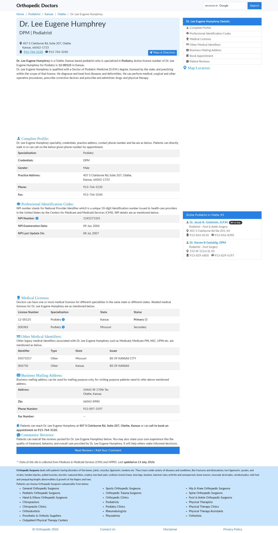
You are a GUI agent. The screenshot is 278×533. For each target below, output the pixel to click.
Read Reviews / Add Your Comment (98, 450)
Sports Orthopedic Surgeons (123, 488)
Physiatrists (113, 515)
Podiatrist (34, 14)
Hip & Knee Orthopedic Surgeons (209, 488)
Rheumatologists (116, 511)
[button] (37, 218)
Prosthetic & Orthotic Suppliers (42, 515)
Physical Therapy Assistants (206, 511)
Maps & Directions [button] (163, 52)
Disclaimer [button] (170, 529)
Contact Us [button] (107, 529)
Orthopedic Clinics (117, 497)
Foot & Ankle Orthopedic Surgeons (210, 497)
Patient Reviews (199, 61)
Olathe (62, 14)
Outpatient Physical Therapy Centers (45, 520)
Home (20, 14)
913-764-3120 (33, 52)
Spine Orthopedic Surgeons (206, 493)
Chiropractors (31, 502)
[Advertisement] (98, 107)
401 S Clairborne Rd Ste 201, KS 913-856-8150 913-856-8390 (214, 229)
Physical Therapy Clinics (204, 506)
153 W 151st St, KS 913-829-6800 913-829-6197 (211, 249)
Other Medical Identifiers (205, 44)
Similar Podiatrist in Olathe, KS (205, 215)
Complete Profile (200, 28)
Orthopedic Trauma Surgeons (123, 493)
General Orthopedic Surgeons (41, 488)
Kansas (49, 14)
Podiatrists (112, 502)
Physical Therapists (201, 502)
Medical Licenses (200, 39)
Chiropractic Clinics (35, 506)
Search (254, 5)
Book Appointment (201, 56)
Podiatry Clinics (115, 506)
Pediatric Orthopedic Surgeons (41, 493)
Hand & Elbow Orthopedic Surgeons (45, 497)
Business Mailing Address (205, 50)
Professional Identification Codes (210, 33)
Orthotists (195, 515)
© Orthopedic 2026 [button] (45, 529)
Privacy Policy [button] (232, 529)
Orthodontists (31, 511)
